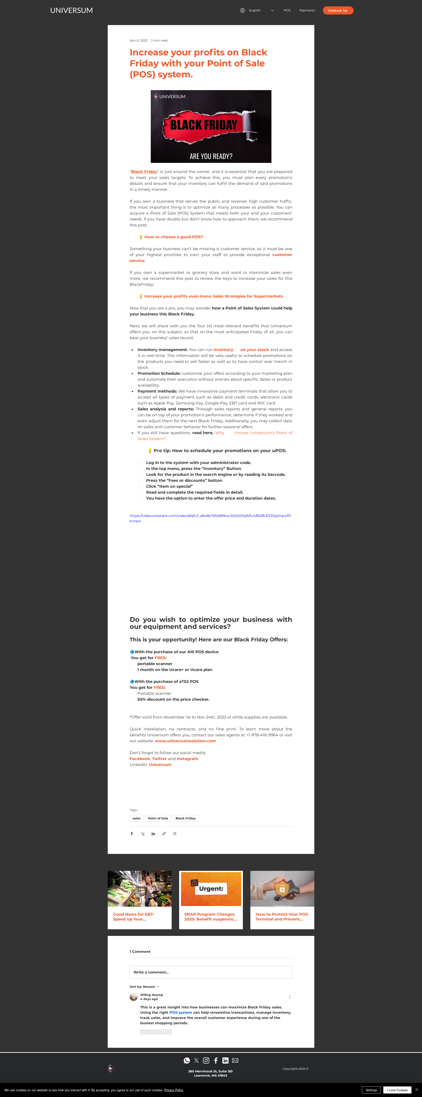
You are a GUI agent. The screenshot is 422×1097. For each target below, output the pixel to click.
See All (309, 863)
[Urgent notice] (211, 889)
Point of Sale (158, 818)
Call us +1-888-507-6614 (210, 1003)
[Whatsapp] (187, 975)
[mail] (235, 975)
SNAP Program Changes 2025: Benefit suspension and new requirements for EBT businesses (210, 917)
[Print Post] (175, 833)
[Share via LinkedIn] (153, 833)
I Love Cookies (397, 1090)
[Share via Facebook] (132, 833)
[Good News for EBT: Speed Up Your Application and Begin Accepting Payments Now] (140, 889)
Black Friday (186, 818)
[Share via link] (164, 833)
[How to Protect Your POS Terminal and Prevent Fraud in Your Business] (282, 889)
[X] (196, 975)
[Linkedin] (225, 975)
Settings (371, 1090)
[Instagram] (206, 975)
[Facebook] (216, 975)
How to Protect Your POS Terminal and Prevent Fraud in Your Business (282, 917)
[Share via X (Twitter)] (142, 833)
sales (136, 818)
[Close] (416, 1089)
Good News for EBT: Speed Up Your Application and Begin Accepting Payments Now (135, 917)
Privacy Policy (173, 1090)
